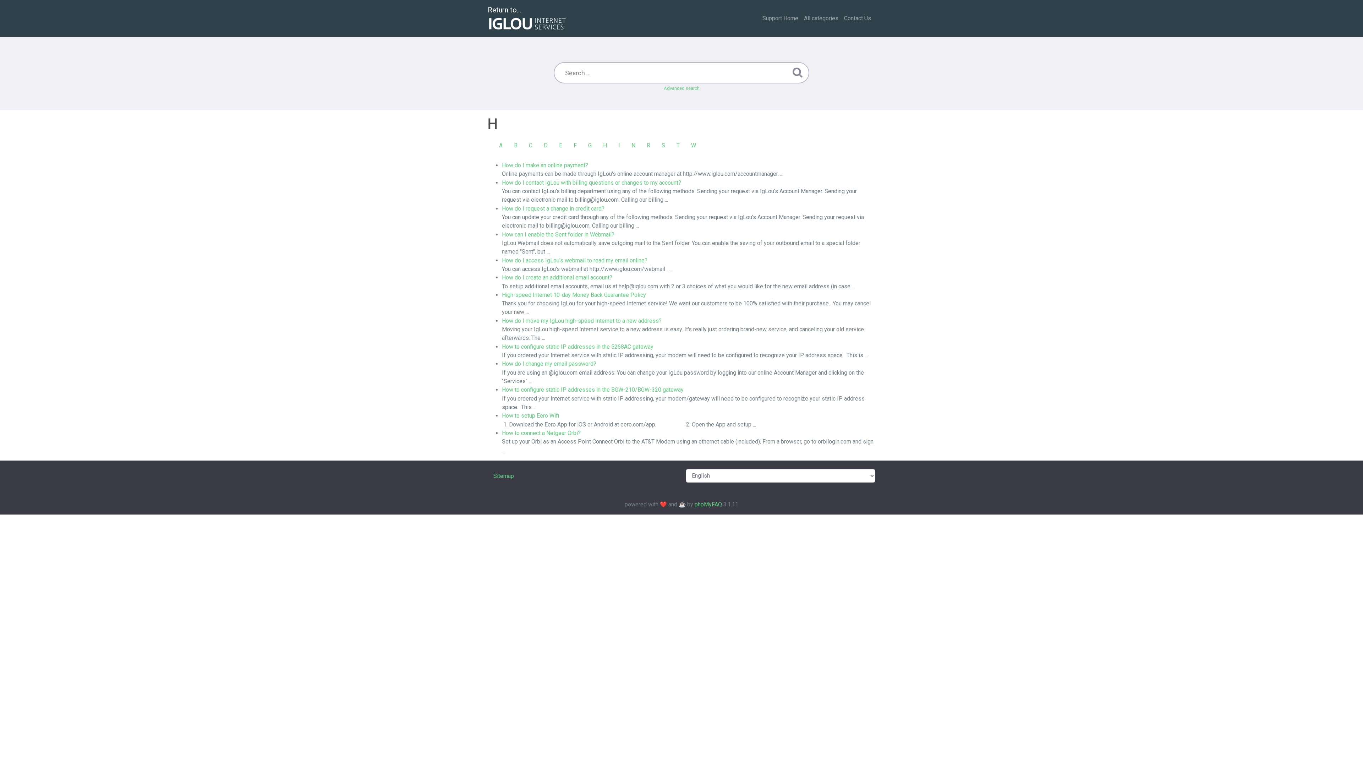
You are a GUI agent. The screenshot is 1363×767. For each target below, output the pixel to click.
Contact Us (857, 18)
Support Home (780, 18)
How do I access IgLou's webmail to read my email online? (574, 260)
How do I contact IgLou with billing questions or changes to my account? (591, 182)
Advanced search (682, 88)
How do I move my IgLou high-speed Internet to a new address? (582, 320)
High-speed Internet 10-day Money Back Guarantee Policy (574, 295)
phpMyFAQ (708, 504)
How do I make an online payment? (545, 165)
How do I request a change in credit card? (553, 208)
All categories (821, 18)
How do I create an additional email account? (557, 277)
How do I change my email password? (549, 363)
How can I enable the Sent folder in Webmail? (558, 234)
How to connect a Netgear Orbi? (541, 433)
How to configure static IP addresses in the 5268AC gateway (577, 346)
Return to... (504, 10)
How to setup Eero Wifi (530, 415)
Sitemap (503, 476)
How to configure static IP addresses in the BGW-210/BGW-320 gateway (593, 389)
